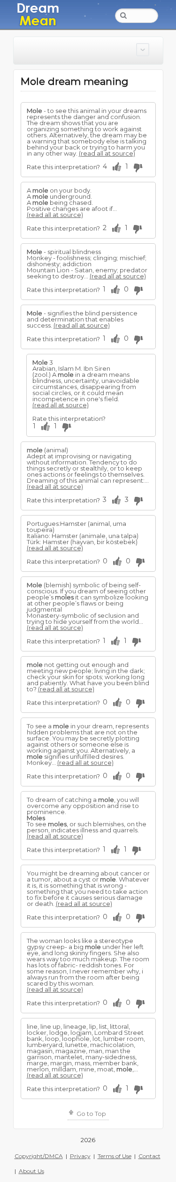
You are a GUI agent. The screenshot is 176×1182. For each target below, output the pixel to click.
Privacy (80, 1156)
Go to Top (90, 1113)
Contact (149, 1156)
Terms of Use (114, 1156)
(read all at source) (107, 153)
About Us (31, 1171)
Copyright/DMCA (39, 1156)
